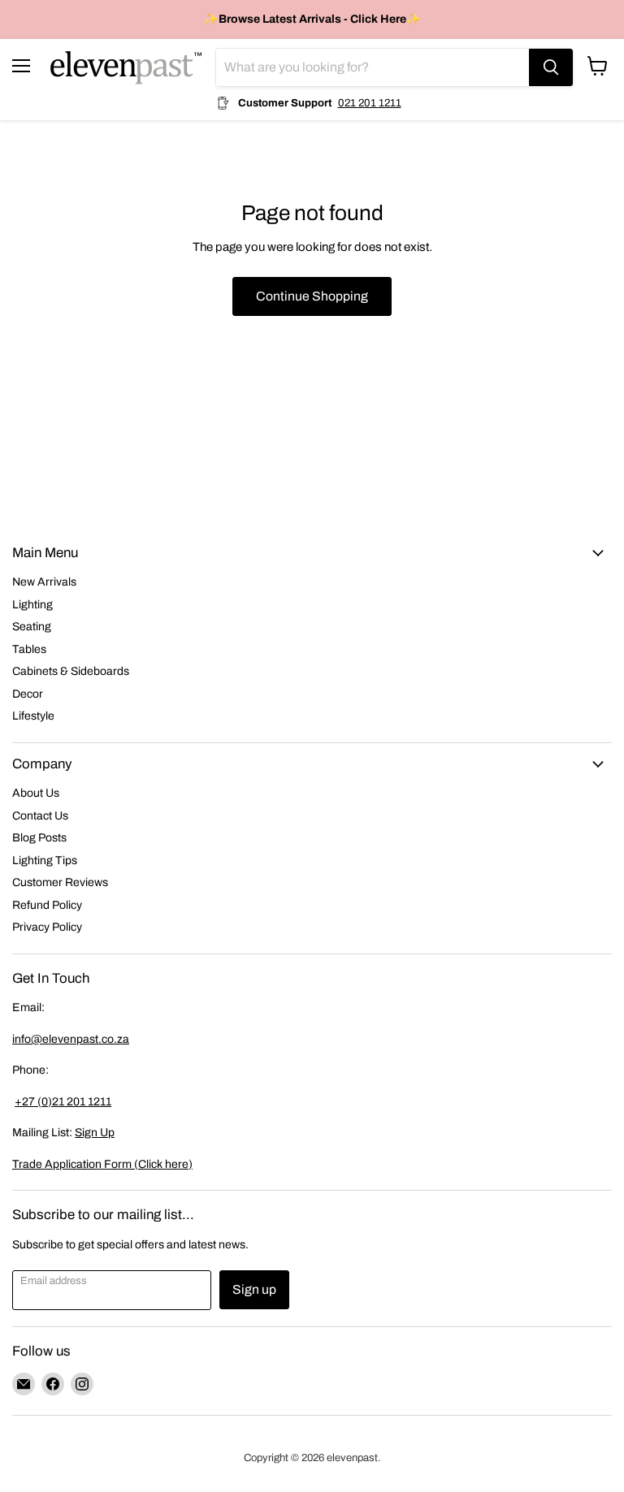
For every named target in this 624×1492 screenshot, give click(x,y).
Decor (27, 694)
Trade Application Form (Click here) (102, 1164)
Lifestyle (33, 716)
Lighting (32, 605)
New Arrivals (44, 582)
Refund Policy (47, 905)
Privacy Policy (47, 927)
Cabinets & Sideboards (70, 671)
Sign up (254, 1289)
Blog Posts (39, 838)
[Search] (551, 67)
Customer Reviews (60, 882)
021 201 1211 (369, 103)
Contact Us (40, 816)
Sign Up (95, 1133)
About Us (35, 793)
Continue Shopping (312, 296)
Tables (29, 649)
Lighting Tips (44, 860)
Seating (31, 627)
